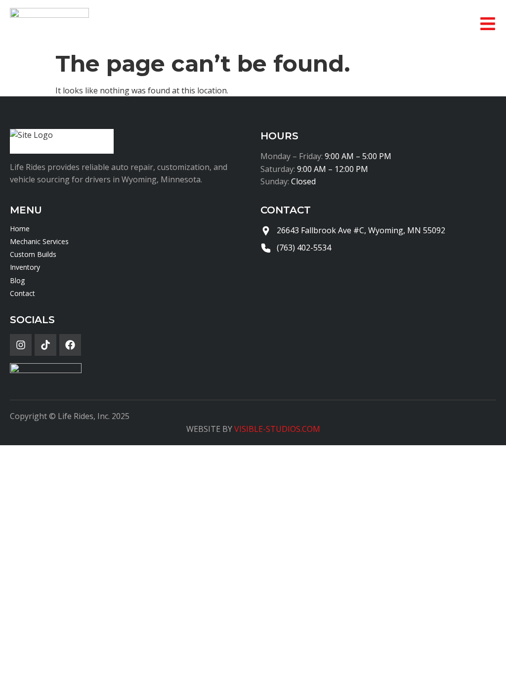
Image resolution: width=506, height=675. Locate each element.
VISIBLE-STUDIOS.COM (277, 428)
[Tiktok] (45, 345)
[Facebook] (70, 345)
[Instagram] (21, 345)
